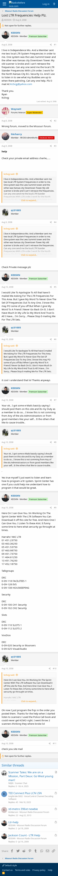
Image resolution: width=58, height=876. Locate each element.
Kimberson (13, 812)
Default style (10, 865)
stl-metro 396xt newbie (23, 809)
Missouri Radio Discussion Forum (34, 812)
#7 (55, 400)
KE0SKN (7, 19)
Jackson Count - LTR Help (24, 835)
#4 (55, 222)
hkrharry (16, 134)
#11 (54, 743)
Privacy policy (38, 870)
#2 (55, 120)
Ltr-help (13, 822)
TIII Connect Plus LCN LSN (25, 793)
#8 (55, 442)
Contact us (7, 870)
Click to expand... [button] (29, 200)
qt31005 (16, 210)
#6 (55, 339)
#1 (55, 44)
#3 (55, 146)
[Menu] (4, 4)
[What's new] (54, 4)
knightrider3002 (15, 796)
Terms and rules (22, 870)
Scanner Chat (21, 783)
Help (50, 870)
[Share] (51, 45)
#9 (55, 507)
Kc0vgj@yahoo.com (21, 84)
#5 (55, 287)
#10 (54, 668)
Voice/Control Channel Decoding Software (30, 797)
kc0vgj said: (9, 174)
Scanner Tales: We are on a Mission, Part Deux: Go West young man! (30, 776)
